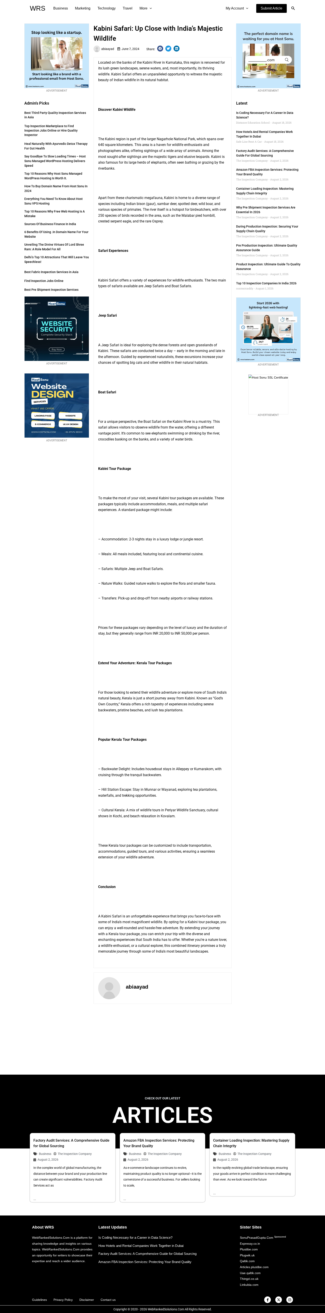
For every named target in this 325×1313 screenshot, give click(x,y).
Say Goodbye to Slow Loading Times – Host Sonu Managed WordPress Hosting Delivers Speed (55, 161)
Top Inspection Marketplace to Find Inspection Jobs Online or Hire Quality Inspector (51, 130)
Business (60, 8)
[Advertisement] (162, 1039)
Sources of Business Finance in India (50, 224)
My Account (235, 8)
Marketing (82, 8)
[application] (149, 8)
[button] (271, 8)
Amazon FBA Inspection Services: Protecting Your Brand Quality (144, 1262)
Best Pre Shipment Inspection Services (51, 289)
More (143, 8)
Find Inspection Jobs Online (43, 281)
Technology (107, 8)
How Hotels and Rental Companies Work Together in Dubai (141, 1246)
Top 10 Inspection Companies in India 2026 (266, 283)
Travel (127, 8)
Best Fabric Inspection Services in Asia (51, 272)
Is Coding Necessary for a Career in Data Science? (135, 1237)
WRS (37, 8)
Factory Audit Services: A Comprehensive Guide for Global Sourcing (147, 1254)
